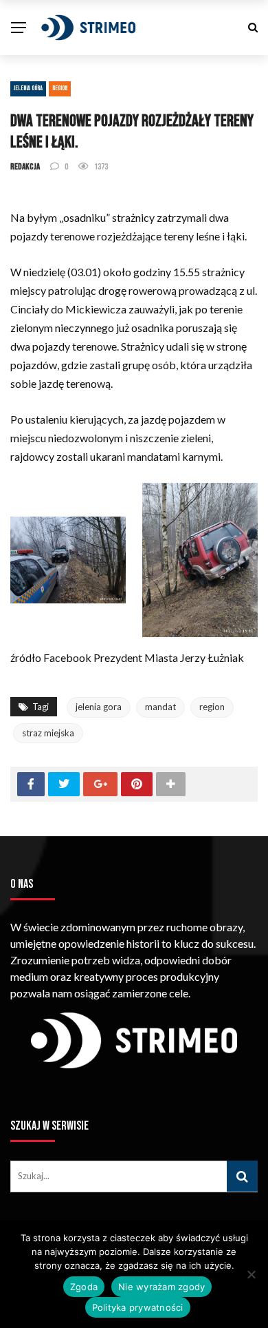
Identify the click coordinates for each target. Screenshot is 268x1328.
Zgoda (84, 1286)
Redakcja (25, 166)
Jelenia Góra (28, 88)
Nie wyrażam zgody (161, 1286)
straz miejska (48, 732)
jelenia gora (99, 706)
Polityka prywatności (137, 1307)
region (212, 706)
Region (59, 88)
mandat (160, 706)
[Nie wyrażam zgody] (251, 1274)
